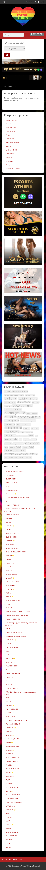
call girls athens (10, 402)
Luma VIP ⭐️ (10, 578)
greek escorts (13, 427)
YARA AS (9, 518)
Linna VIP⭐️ (10, 750)
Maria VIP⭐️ (10, 735)
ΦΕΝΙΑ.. (8, 847)
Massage (9, 157)
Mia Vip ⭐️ (9, 791)
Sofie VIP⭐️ (10, 825)
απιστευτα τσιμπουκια (11, 457)
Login (41, 2)
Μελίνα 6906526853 (12, 548)
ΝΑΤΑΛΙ (8, 701)
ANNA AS (9, 684)
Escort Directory (13, 409)
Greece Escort (10, 424)
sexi (36, 436)
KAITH (8, 698)
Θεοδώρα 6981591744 (13, 600)
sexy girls (11, 439)
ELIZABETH (10, 713)
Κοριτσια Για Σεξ (28, 447)
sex (31, 435)
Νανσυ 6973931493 (12, 746)
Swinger (8, 165)
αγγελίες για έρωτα (15, 450)
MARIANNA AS (10, 806)
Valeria (8, 651)
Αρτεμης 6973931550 (13, 795)
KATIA (8, 629)
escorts (10, 416)
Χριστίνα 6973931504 (13, 505)
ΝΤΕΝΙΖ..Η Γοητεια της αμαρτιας (16, 636)
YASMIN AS (9, 754)
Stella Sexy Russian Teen (14, 802)
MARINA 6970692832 (13, 582)
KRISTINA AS (10, 776)
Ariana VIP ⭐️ (10, 658)
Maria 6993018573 (12, 832)
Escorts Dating (10, 131)
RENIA (8, 604)
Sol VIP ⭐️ (9, 743)
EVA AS (8, 559)
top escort (34, 440)
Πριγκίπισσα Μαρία (12, 688)
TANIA (8, 780)
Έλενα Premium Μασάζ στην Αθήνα (17, 615)
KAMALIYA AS (10, 662)
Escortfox (9, 681)
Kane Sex (9, 146)
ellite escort (35, 402)
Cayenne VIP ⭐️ (11, 494)
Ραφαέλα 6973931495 (13, 724)
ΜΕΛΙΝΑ (8, 529)
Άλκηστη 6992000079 (13, 619)
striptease (26, 440)
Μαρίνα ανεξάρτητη (12, 798)
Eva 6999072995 (11, 836)
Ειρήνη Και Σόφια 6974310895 (16, 552)
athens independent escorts (14, 395)
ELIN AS (8, 522)
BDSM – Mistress (11, 120)
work (6, 447)
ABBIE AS (9, 817)
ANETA (8, 670)
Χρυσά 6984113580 (12, 769)
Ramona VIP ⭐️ (11, 728)
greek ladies (34, 428)
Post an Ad (37, 34)
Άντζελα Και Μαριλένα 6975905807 (17, 720)
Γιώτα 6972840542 (12, 647)
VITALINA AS (10, 544)
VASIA (8, 821)
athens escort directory (20, 392)
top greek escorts (18, 444)
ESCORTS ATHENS (29, 417)
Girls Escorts (10, 139)
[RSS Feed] (4, 2)
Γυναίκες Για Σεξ (15, 447)
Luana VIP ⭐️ (10, 589)
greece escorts (23, 424)
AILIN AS (9, 593)
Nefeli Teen (9, 567)
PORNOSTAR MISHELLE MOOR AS (17, 497)
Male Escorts (10, 154)
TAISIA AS (9, 784)
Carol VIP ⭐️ (10, 526)
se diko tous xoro (22, 436)
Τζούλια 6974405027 (12, 787)
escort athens (22, 405)
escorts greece (12, 420)
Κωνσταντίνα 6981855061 (14, 533)
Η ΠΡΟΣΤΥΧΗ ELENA (13, 673)
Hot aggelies (12, 431)
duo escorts (24, 402)
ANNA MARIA (10, 585)
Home (4, 86)
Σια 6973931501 (11, 479)
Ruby (7, 813)
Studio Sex (9, 161)
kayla (22, 432)
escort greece (15, 412)
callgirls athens (28, 398)
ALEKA (8, 501)
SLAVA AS (9, 608)
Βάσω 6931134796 (12, 761)
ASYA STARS (10, 475)
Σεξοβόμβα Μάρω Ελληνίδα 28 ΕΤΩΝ (18, 611)
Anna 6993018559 (12, 709)
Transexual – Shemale (13, 169)
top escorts (8, 444)
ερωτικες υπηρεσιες (25, 457)
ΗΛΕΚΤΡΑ (9, 570)
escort (8, 406)
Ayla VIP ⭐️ (9, 597)
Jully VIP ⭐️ (10, 772)
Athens (7, 392)
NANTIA (8, 828)
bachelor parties (30, 395)
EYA (7, 486)
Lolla (7, 655)
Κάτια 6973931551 (12, 483)
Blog (20, 859)
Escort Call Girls (11, 127)
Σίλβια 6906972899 (12, 490)
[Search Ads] (7, 55)
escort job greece (32, 413)
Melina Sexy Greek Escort (14, 739)
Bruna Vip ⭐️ (10, 705)
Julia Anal (9, 840)
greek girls (26, 428)
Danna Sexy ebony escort (14, 632)
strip (20, 440)
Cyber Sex (9, 124)
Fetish (8, 135)
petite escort (29, 432)
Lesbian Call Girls (11, 150)
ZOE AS (8, 843)
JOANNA (9, 765)
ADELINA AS (10, 563)
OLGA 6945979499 (12, 537)
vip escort (32, 443)
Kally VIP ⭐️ (10, 556)
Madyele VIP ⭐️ (11, 640)
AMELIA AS (9, 677)
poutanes (10, 435)
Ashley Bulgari (10, 716)
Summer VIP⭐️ (11, 810)
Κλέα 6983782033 (12, 666)
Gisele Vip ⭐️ (10, 541)
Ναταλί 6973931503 (12, 514)
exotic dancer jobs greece (28, 421)
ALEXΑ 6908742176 (12, 757)
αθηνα (33, 454)
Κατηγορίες (13, 859)
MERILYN (9, 731)
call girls (11, 398)
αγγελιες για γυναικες (16, 454)
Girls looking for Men (12, 142)
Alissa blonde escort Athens (15, 471)
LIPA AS (8, 643)
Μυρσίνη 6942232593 (13, 574)
